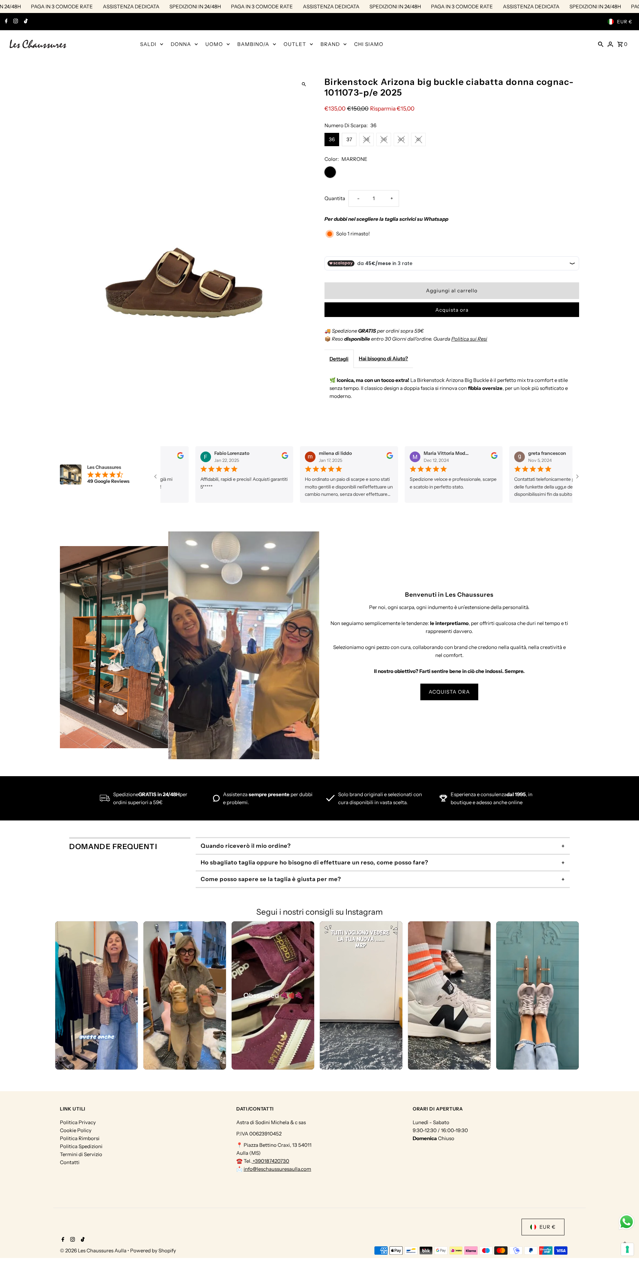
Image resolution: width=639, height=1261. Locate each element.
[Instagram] (15, 21)
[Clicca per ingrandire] (303, 84)
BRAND (330, 44)
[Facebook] (5, 21)
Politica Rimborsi (80, 1138)
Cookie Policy (76, 1130)
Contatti (70, 1162)
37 (349, 139)
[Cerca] (600, 44)
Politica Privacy (78, 1122)
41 (418, 139)
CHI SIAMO (368, 44)
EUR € (624, 22)
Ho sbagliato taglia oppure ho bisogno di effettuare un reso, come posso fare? (314, 862)
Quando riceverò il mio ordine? (246, 845)
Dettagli (338, 359)
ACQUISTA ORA (449, 692)
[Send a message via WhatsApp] (626, 1222)
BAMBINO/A (253, 44)
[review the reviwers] (177, 457)
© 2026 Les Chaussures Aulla (93, 1250)
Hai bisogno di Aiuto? (383, 358)
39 (384, 139)
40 (401, 139)
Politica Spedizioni (81, 1146)
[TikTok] (25, 21)
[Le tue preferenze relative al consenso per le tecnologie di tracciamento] (627, 1249)
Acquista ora (452, 310)
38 (366, 139)
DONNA (181, 44)
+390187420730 (270, 1161)
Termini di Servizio (81, 1154)
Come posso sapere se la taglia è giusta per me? (271, 879)
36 (332, 139)
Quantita (334, 198)
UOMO (214, 44)
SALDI (148, 44)
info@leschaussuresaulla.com (277, 1169)
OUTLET (295, 44)
